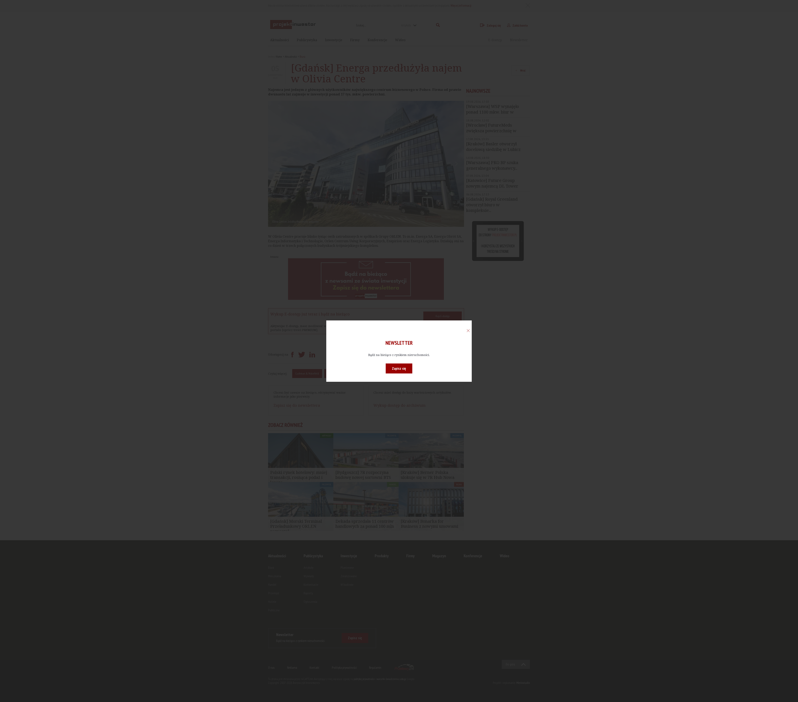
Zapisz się (399, 368)
